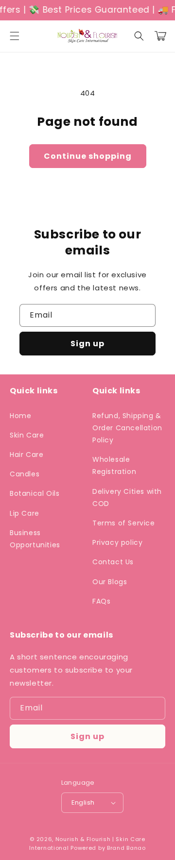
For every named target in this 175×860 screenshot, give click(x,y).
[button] (14, 36)
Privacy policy (117, 542)
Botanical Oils (34, 493)
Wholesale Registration (114, 465)
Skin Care (27, 435)
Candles (24, 474)
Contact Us (113, 562)
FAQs (101, 601)
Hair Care (26, 454)
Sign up (87, 343)
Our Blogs (109, 582)
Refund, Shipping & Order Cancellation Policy (127, 428)
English (83, 802)
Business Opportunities (35, 539)
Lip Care (24, 513)
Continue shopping (88, 156)
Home (20, 416)
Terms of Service (123, 523)
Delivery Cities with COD (127, 497)
